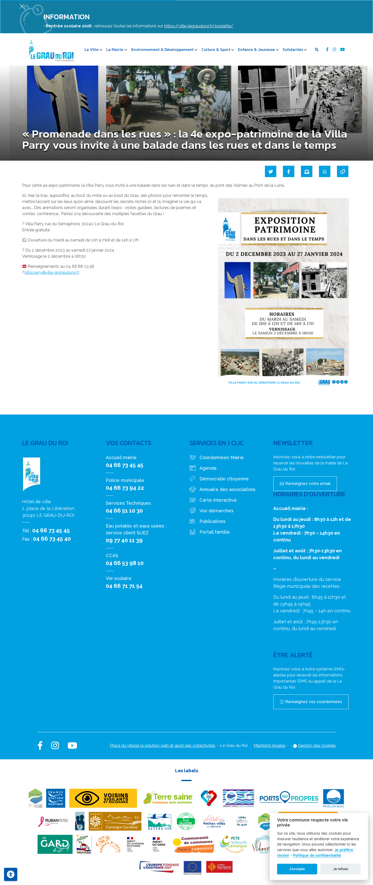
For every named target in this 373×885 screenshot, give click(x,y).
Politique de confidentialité (317, 855)
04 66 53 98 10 (125, 563)
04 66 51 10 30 (124, 510)
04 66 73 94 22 (125, 487)
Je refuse (340, 869)
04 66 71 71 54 (124, 585)
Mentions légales (269, 745)
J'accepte (297, 869)
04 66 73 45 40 (52, 538)
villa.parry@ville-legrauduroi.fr (51, 272)
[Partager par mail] (306, 171)
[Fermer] (22, 6)
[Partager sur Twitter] (270, 171)
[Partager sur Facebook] (288, 171)
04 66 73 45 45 (51, 530)
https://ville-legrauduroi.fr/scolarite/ (198, 26)
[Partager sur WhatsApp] (324, 171)
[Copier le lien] (342, 171)
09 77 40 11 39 (124, 540)
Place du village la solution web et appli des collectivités (162, 745)
